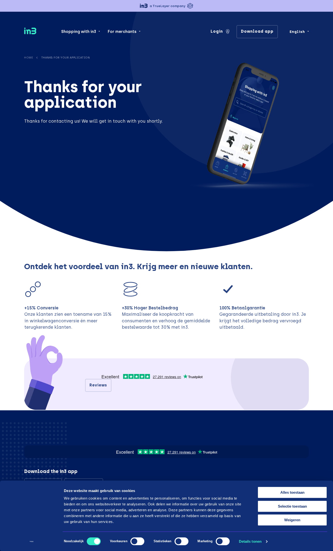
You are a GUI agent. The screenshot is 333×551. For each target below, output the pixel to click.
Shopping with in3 (78, 31)
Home (28, 57)
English (297, 32)
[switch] (137, 541)
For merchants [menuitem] (122, 31)
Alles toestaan (292, 492)
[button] (166, 6)
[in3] (38, 32)
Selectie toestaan (292, 506)
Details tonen (250, 541)
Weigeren (292, 520)
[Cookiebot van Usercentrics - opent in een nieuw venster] (31, 541)
